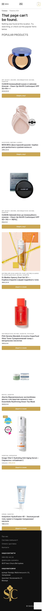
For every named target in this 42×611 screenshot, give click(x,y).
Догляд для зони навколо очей (14, 273)
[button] (38, 4)
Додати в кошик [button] (21, 287)
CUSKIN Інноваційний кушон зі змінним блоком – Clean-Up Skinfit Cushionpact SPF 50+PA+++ (20, 86)
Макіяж (13, 80)
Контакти (5, 547)
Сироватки (13, 455)
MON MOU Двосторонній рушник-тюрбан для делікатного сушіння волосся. (20, 146)
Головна (4, 11)
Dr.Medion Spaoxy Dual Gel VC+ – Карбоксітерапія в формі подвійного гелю (20, 278)
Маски (19, 275)
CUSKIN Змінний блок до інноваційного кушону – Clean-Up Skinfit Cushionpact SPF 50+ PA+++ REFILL (20, 217)
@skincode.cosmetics (10, 560)
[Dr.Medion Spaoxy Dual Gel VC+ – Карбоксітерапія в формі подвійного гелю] (21, 251)
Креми (4, 514)
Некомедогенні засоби (25, 80)
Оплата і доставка (9, 544)
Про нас (5, 536)
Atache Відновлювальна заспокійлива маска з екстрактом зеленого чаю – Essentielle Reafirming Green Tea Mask (18, 399)
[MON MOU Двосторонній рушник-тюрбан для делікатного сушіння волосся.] (21, 120)
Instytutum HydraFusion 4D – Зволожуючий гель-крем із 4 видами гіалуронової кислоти (20, 518)
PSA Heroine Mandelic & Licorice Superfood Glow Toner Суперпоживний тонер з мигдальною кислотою (20, 338)
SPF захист (6, 80)
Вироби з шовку (16, 142)
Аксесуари (5, 142)
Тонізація (30, 333)
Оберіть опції (21, 96)
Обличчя (5, 81)
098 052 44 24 (8, 557)
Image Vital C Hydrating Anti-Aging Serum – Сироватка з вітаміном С (20, 459)
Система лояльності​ (10, 540)
